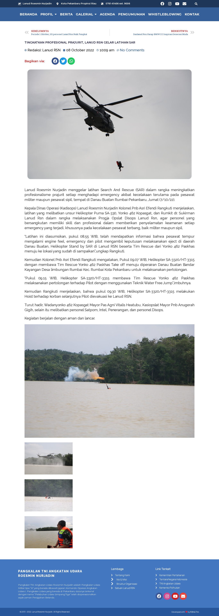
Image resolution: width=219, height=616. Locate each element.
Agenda (107, 14)
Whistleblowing (165, 14)
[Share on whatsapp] (71, 61)
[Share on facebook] (55, 61)
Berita (66, 14)
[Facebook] (162, 3)
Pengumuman (131, 14)
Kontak (192, 14)
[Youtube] (177, 3)
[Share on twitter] (63, 61)
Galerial (84, 14)
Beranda (28, 14)
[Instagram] (169, 3)
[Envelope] (184, 3)
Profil (46, 14)
